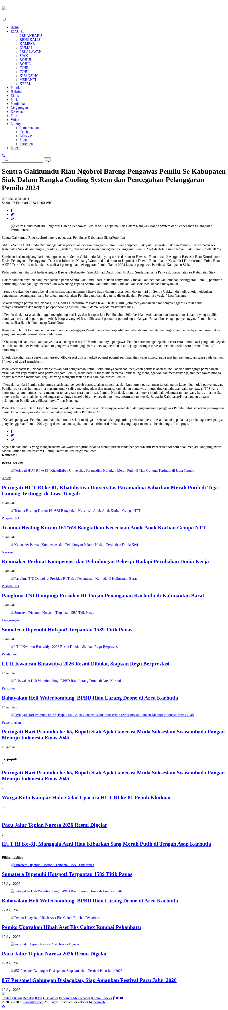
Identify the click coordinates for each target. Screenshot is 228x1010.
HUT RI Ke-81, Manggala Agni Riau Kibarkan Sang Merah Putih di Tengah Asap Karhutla (106, 844)
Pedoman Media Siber (74, 998)
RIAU (15, 31)
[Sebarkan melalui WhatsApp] (12, 218)
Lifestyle (26, 136)
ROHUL (26, 59)
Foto (14, 116)
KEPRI (25, 84)
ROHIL (25, 63)
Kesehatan (18, 112)
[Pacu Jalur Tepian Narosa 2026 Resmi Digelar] (45, 944)
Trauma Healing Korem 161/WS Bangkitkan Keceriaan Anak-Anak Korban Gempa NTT (104, 528)
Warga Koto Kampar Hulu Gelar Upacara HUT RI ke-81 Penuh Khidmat (86, 797)
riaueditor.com (33, 1002)
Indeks (15, 148)
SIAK (24, 55)
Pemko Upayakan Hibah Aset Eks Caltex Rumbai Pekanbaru (71, 927)
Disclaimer (50, 998)
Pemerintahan (29, 128)
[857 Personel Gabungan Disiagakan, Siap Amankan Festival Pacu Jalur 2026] (66, 971)
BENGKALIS (30, 39)
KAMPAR (27, 43)
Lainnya (16, 124)
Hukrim (16, 92)
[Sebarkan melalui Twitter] (12, 214)
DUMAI (26, 47)
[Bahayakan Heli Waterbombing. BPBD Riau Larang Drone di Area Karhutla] (66, 891)
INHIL (24, 67)
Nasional (8, 552)
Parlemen (26, 144)
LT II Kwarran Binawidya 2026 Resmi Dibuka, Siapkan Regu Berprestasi (85, 664)
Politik (15, 88)
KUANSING (29, 76)
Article (6, 478)
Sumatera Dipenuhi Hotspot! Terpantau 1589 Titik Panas (67, 630)
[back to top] (3, 1006)
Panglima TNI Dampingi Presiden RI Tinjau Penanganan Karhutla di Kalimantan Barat (103, 595)
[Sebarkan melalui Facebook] (12, 210)
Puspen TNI (10, 518)
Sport (23, 140)
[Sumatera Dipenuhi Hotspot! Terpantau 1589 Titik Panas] (52, 865)
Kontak (96, 998)
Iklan (38, 998)
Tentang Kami (12, 998)
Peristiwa (8, 688)
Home (15, 27)
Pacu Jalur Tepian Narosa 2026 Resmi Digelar (54, 825)
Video (15, 120)
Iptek (14, 100)
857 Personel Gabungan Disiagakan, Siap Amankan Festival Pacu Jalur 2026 (89, 980)
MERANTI (28, 80)
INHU (24, 71)
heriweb (99, 1002)
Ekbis (15, 96)
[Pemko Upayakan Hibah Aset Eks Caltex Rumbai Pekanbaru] (55, 918)
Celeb (24, 132)
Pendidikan (18, 104)
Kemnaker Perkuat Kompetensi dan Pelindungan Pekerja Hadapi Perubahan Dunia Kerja (105, 561)
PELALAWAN (31, 51)
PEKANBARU (31, 35)
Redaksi (28, 998)
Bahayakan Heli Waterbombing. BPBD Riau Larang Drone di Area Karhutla (90, 698)
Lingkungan (19, 108)
